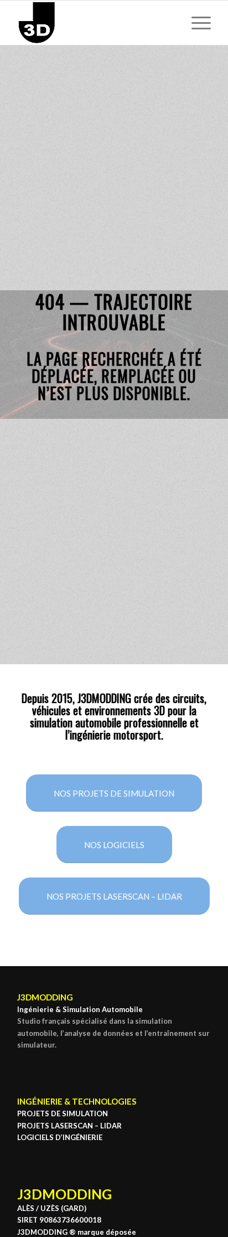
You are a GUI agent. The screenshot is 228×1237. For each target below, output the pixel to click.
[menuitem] (195, 23)
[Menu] (195, 23)
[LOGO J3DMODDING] (94, 23)
